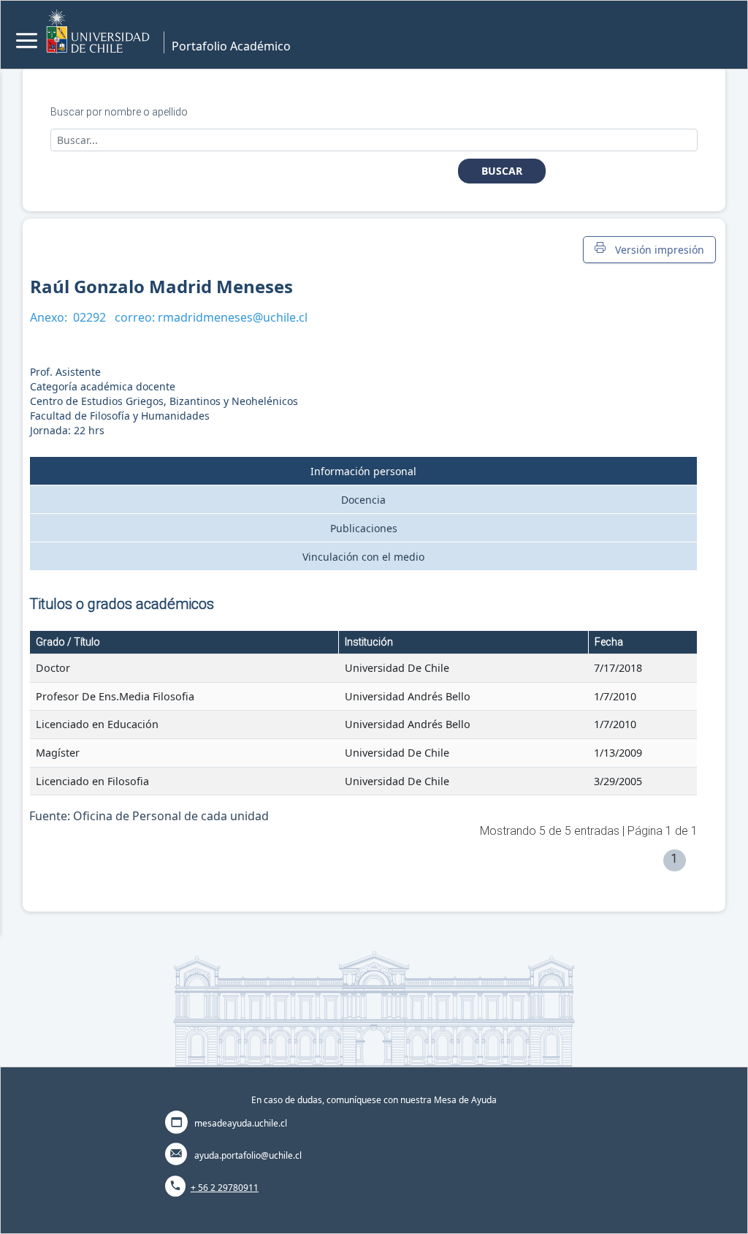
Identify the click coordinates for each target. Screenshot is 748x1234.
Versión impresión (656, 250)
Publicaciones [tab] (363, 528)
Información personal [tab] (363, 471)
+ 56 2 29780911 (225, 1187)
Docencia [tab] (363, 500)
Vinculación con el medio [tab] (363, 557)
